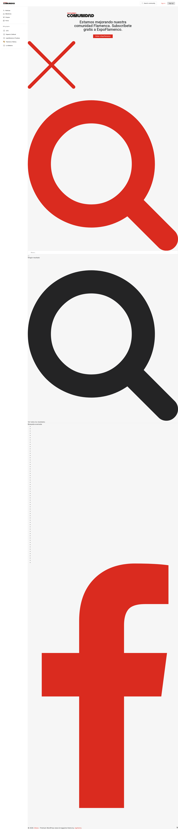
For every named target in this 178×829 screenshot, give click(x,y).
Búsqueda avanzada (35, 424)
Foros (7, 20)
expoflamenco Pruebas (13, 38)
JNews (36, 828)
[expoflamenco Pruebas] (3, 38)
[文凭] (3, 31)
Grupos (7, 17)
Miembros (8, 14)
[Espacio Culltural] (3, 34)
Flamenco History (11, 42)
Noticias (7, 10)
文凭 (7, 30)
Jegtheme (77, 828)
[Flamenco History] (3, 42)
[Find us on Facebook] (103, 695)
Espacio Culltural (11, 34)
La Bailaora (9, 45)
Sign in (163, 3)
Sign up (171, 3)
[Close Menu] (103, 65)
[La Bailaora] (3, 45)
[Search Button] (103, 170)
